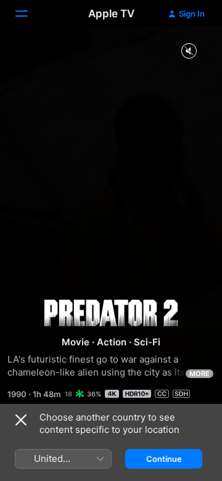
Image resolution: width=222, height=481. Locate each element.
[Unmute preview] (188, 51)
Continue (164, 459)
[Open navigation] (29, 13)
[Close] (21, 420)
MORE (199, 373)
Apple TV (111, 13)
